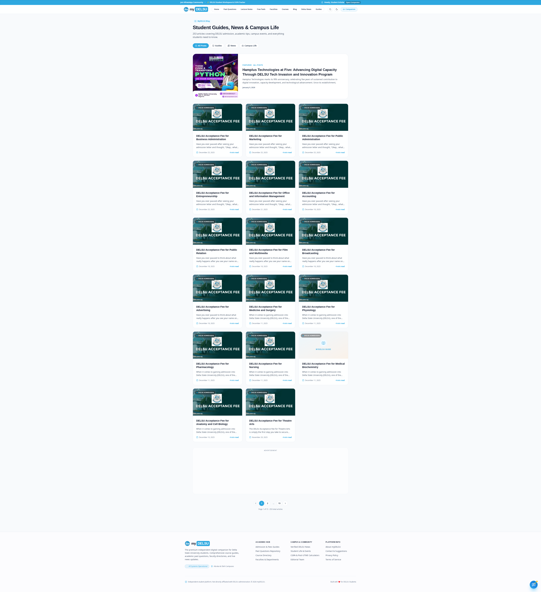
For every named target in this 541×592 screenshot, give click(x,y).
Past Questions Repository (268, 551)
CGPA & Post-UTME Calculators (305, 555)
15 (279, 503)
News (233, 45)
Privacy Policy (332, 555)
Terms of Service (333, 559)
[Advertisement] (270, 472)
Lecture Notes (246, 9)
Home (216, 9)
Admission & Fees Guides (267, 546)
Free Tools (261, 9)
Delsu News (306, 9)
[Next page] (285, 503)
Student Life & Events (301, 551)
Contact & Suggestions (336, 551)
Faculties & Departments (267, 559)
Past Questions (230, 9)
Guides (319, 9)
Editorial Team (297, 559)
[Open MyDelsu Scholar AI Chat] (534, 585)
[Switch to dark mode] (336, 9)
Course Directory (263, 555)
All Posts (202, 45)
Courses (285, 9)
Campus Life (251, 45)
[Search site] (330, 9)
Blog (295, 9)
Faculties (273, 9)
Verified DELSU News (300, 546)
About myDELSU (333, 546)
